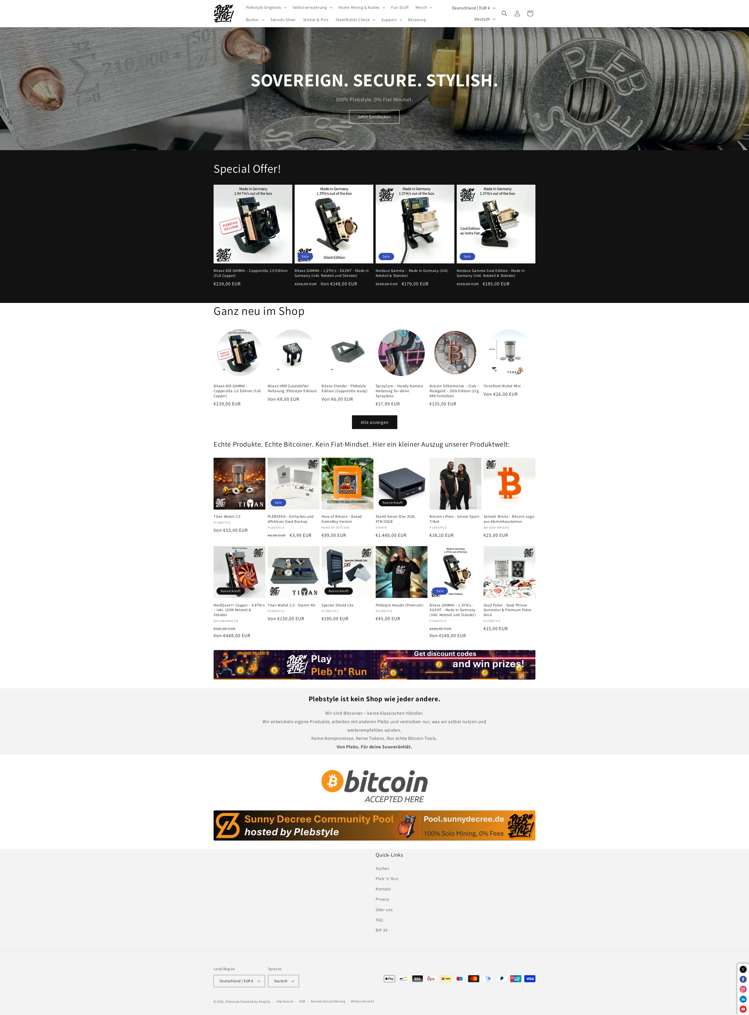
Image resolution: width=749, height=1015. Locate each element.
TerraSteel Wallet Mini (502, 386)
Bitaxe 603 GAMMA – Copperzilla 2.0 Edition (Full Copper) (251, 273)
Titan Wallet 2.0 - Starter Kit (291, 605)
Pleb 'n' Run (387, 878)
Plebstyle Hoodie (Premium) (400, 605)
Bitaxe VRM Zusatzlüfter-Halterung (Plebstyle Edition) (292, 388)
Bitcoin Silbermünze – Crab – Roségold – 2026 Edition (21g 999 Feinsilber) (454, 391)
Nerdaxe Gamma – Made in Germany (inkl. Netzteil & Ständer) (412, 273)
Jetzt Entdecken (374, 117)
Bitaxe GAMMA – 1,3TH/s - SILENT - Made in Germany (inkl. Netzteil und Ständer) (332, 273)
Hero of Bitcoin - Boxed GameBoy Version (342, 519)
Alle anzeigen (375, 422)
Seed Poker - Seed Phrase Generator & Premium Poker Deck (508, 610)
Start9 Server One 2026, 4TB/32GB (396, 519)
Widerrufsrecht (362, 1001)
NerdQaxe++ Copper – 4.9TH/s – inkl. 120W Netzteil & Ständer (239, 610)
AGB (302, 1001)
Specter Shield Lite (337, 605)
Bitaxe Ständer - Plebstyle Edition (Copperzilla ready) (344, 388)
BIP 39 (382, 930)
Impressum (284, 1001)
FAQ (379, 920)
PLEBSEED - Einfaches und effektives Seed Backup (291, 519)
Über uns (384, 909)
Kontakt (383, 888)
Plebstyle (233, 1001)
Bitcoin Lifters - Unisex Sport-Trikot (455, 519)
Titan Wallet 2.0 (227, 516)
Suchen (383, 868)
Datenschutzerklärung (328, 1001)
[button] (265, 7)
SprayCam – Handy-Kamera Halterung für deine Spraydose (399, 391)
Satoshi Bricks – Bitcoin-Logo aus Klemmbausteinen (509, 519)
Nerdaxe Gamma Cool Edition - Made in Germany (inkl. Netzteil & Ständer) (491, 273)
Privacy (382, 899)
